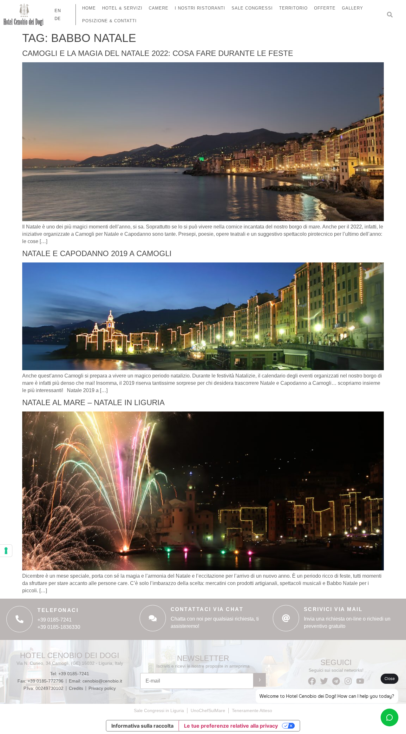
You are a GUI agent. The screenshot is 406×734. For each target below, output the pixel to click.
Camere (158, 8)
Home (89, 8)
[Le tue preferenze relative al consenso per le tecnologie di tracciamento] (6, 551)
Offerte (325, 8)
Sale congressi (252, 8)
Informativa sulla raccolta (142, 726)
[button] (390, 15)
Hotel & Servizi (122, 8)
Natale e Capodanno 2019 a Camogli (97, 253)
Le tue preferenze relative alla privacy (231, 726)
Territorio (293, 8)
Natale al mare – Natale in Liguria (93, 402)
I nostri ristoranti (200, 8)
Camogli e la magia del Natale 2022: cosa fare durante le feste (157, 53)
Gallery (352, 8)
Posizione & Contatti (109, 20)
